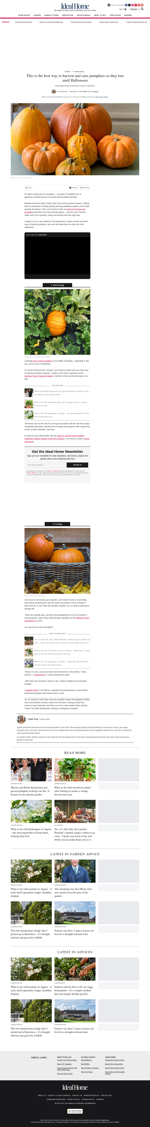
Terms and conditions (56, 1099)
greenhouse (39, 675)
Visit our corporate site (102, 1120)
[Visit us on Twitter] (129, 5)
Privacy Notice (31, 473)
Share (30, 187)
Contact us (77, 1095)
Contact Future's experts (59, 1095)
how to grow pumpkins (42, 361)
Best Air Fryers (87, 1072)
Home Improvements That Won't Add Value (67, 1069)
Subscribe (134, 9)
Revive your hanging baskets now (51, 22)
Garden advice (79, 71)
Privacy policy (73, 1099)
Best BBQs (85, 1064)
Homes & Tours (51, 15)
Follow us (75, 187)
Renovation (67, 15)
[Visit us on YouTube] (142, 5)
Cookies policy (88, 1099)
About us (42, 1095)
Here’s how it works (101, 97)
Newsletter (86, 187)
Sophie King (63, 91)
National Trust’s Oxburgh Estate (38, 376)
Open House (115, 15)
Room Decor (24, 15)
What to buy (100, 15)
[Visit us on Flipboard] (139, 5)
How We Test (106, 1095)
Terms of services (53, 471)
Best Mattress (86, 1060)
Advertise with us (91, 1095)
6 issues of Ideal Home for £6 (136, 22)
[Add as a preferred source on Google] (75, 1111)
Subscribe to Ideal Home (114, 1060)
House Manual (84, 15)
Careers (100, 1099)
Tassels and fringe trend (23, 22)
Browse (128, 15)
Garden (37, 15)
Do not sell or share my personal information (75, 1103)
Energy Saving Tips (64, 1074)
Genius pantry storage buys (108, 22)
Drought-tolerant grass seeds (81, 22)
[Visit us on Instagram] (132, 5)
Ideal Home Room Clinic (114, 1068)
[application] (57, 255)
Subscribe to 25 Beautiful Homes (115, 1073)
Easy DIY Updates (64, 1064)
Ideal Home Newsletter (114, 1064)
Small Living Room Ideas (67, 1060)
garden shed (31, 690)
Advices (95, 91)
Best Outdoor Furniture (90, 1068)
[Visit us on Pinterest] (135, 5)
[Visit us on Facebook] (126, 5)
